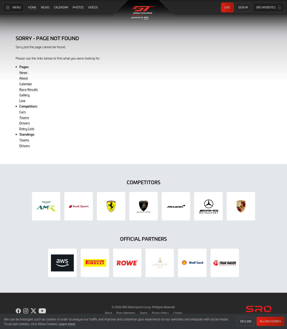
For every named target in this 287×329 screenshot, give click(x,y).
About (23, 78)
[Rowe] (127, 263)
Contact (177, 313)
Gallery (24, 95)
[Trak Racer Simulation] (224, 263)
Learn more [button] (67, 324)
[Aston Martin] (46, 206)
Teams (24, 117)
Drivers (24, 123)
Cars (22, 112)
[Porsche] (241, 206)
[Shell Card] (192, 263)
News (23, 72)
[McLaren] (176, 206)
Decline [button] (246, 321)
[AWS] (62, 263)
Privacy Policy (160, 313)
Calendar (25, 84)
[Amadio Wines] (159, 263)
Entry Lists (26, 128)
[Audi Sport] (78, 206)
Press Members (125, 313)
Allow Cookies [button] (270, 321)
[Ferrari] (111, 206)
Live (22, 100)
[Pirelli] (95, 263)
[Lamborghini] (143, 206)
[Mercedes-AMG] (208, 206)
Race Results (28, 89)
